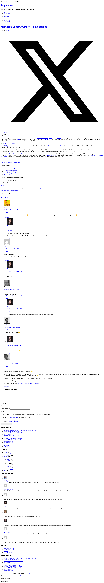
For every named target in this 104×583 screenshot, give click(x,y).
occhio (5, 246)
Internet (2, 185)
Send (2, 581)
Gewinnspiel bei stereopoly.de (55, 146)
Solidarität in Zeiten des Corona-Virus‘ (13, 438)
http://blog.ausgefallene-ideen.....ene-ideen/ (14, 296)
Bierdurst (59, 138)
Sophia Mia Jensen (8, 489)
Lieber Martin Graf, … (9, 442)
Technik (6, 462)
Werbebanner (32, 188)
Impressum (6, 16)
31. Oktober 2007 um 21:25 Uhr (14, 309)
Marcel (5, 207)
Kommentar (4, 403)
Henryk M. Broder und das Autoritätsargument (15, 439)
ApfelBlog (5, 146)
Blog (8, 463)
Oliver (5, 361)
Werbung (38, 188)
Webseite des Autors (15, 162)
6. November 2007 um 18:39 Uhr (15, 345)
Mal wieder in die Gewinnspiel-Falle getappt (24, 26)
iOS (11, 467)
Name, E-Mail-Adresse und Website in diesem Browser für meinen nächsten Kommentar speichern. (26, 414)
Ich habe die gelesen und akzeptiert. (16, 417)
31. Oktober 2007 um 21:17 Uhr (11, 289)
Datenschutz (7, 15)
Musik (8, 455)
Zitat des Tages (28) (8, 441)
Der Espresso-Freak (8, 552)
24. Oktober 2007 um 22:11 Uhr (11, 209)
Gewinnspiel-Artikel (51, 155)
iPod (21, 188)
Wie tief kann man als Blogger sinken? (13, 168)
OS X (11, 469)
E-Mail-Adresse (5, 408)
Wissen (5, 470)
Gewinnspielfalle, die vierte (10, 170)
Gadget (18, 139)
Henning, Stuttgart (8, 481)
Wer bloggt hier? (8, 13)
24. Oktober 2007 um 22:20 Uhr (11, 249)
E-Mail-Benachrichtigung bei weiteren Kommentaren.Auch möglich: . (14, 420)
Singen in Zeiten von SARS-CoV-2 (12, 435)
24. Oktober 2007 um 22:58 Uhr (14, 271)
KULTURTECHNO (9, 549)
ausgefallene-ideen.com (49, 154)
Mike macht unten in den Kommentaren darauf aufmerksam (23, 154)
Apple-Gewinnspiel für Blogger (11, 173)
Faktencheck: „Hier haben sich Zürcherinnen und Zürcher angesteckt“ (20, 430)
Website (2, 411)
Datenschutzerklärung (14, 417)
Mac (8, 466)
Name (2, 406)
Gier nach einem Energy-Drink (44, 138)
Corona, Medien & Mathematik (11, 431)
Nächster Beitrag (14, 190)
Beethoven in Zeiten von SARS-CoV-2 (13, 433)
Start (5, 12)
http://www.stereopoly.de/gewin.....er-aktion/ (28, 383)
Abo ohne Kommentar (13, 421)
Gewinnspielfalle (15, 188)
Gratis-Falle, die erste (9, 171)
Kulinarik (9, 453)
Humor (8, 460)
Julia (12, 150)
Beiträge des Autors (5, 162)
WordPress (27, 573)
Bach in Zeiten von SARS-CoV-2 (12, 437)
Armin (5, 515)
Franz (5, 498)
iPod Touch (46, 139)
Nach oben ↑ (21, 575)
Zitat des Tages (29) (8, 434)
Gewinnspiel (8, 188)
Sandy (5, 541)
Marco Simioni (7, 532)
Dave (8, 225)
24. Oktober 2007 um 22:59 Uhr (14, 228)
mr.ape (5, 324)
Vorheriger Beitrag (5, 190)
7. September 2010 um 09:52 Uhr (12, 363)
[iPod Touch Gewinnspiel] (8, 143)
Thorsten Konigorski (9, 548)
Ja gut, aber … (8, 5)
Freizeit (8, 459)
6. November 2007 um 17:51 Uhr (12, 327)
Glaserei (6, 551)
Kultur (5, 452)
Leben (5, 456)
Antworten (5, 197)
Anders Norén (13, 575)
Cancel (6, 581)
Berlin (8, 458)
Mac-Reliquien (7, 174)
